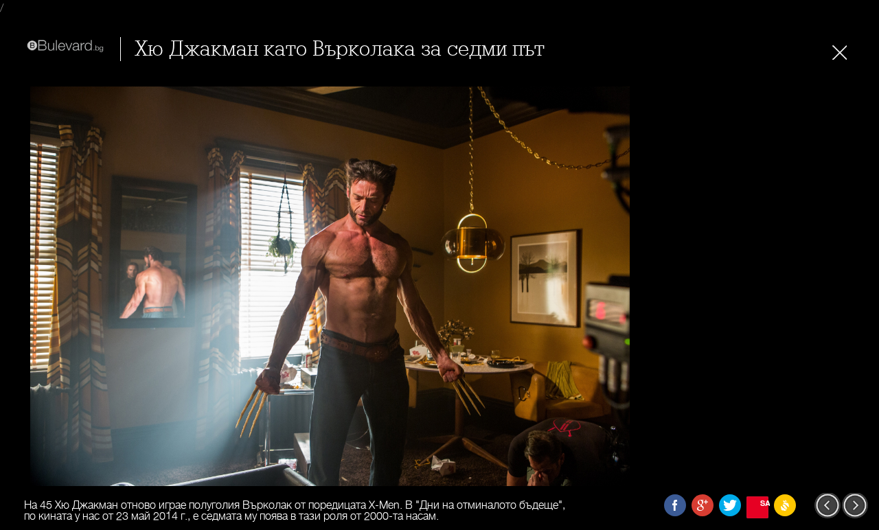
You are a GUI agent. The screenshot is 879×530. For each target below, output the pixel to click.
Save (764, 503)
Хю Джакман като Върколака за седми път (340, 49)
